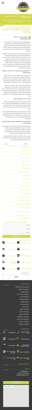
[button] (2, 24)
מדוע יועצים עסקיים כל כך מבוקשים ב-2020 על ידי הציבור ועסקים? (16, 29)
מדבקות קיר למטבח (24, 314)
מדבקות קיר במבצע (24, 324)
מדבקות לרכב (25, 306)
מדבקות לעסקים (25, 301)
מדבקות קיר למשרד (24, 311)
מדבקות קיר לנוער (24, 297)
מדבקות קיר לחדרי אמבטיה (22, 287)
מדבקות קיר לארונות (24, 321)
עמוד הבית (26, 20)
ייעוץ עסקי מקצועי (25, 77)
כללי (22, 20)
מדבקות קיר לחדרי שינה (23, 319)
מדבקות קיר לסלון (24, 309)
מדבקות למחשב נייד (24, 299)
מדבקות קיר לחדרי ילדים (23, 294)
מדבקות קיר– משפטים (23, 316)
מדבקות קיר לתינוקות (23, 289)
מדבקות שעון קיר (25, 292)
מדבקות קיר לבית (24, 304)
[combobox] (16, 273)
